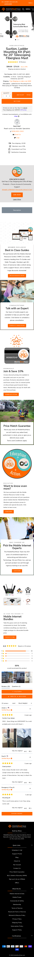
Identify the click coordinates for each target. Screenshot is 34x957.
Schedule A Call (17, 850)
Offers (17, 883)
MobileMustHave (17, 45)
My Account (17, 865)
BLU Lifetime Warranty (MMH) (17, 875)
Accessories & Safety (17, 901)
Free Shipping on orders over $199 (20, 81)
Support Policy (17, 930)
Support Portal (17, 854)
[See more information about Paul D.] (30, 757)
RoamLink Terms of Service (17, 912)
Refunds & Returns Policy (17, 915)
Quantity (6, 93)
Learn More (17, 199)
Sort (14, 703)
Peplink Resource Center (17, 275)
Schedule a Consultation (17, 325)
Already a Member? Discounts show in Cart (17, 190)
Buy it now (17, 101)
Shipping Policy (17, 923)
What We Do (16, 889)
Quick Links (16, 845)
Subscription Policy (17, 926)
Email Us (18, 135)
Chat (17, 138)
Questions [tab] (16, 686)
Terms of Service (17, 908)
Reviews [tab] (6, 686)
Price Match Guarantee (17, 872)
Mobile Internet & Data (17, 894)
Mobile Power (17, 897)
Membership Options (11, 394)
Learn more (8, 511)
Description (17, 210)
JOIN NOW (17, 195)
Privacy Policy (17, 919)
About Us (17, 861)
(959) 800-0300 (18, 131)
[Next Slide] (30, 677)
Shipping (10, 69)
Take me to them (10, 637)
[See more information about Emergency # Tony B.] (30, 788)
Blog (16, 857)
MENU (28, 9)
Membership (17, 904)
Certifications (16, 936)
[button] (17, 62)
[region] (17, 677)
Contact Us (17, 868)
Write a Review (21, 696)
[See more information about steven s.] (30, 709)
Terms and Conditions (15, 441)
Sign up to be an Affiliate (17, 879)
